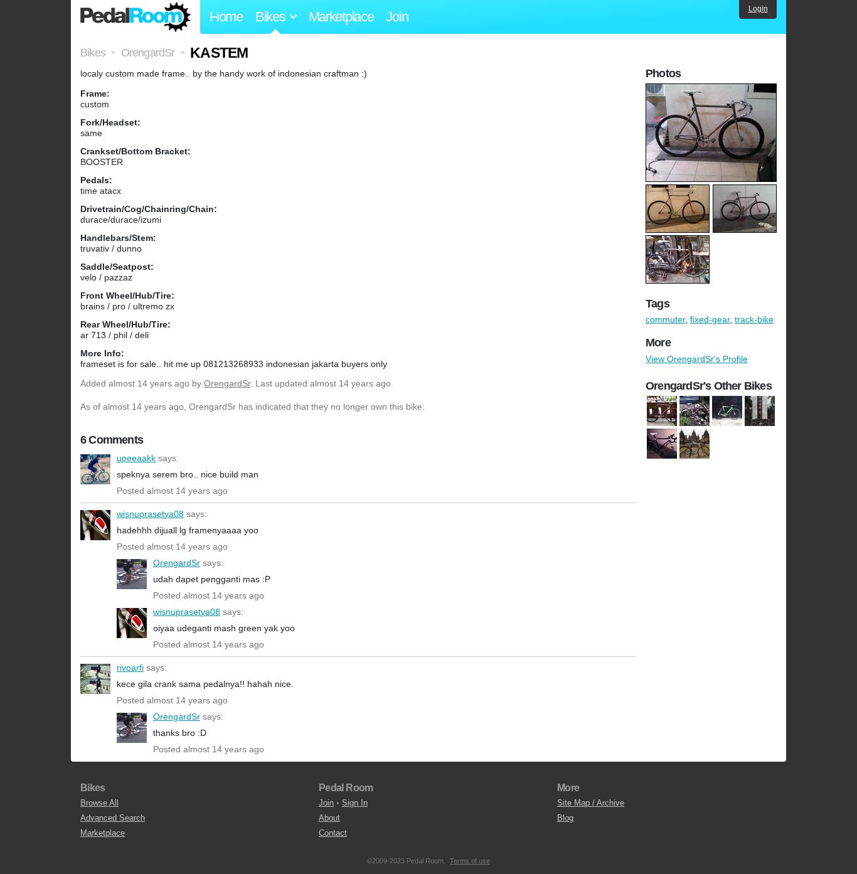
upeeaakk (95, 469)
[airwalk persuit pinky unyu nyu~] (662, 411)
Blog (565, 818)
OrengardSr (227, 383)
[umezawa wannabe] (694, 444)
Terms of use (470, 861)
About (329, 818)
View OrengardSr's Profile (697, 359)
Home (226, 16)
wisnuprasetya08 (95, 525)
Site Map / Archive (590, 802)
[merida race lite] (759, 411)
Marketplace (341, 16)
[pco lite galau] (662, 444)
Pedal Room (135, 17)
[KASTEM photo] (713, 90)
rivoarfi (95, 679)
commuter (665, 319)
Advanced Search (112, 818)
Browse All (99, 802)
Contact (333, 833)
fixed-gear (710, 319)
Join (397, 16)
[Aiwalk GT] (694, 411)
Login (758, 8)
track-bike (754, 319)
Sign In (355, 802)
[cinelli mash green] (727, 411)
